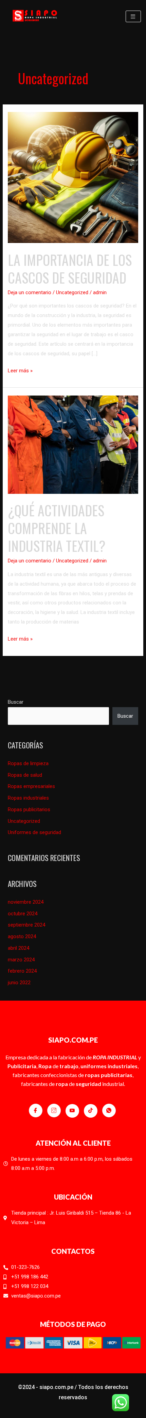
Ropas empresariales (31, 786)
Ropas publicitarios (29, 809)
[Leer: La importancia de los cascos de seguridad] (73, 177)
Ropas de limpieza (28, 763)
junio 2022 (19, 982)
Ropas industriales (28, 798)
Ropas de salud (25, 775)
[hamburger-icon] (133, 16)
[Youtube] (72, 1111)
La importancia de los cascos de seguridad (70, 268)
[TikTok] (90, 1111)
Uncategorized (72, 292)
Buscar (15, 702)
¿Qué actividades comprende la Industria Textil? (57, 528)
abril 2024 (18, 948)
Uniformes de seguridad (34, 832)
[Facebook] (35, 1110)
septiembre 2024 (26, 925)
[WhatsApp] (109, 1110)
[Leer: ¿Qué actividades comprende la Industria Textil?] (73, 444)
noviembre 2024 (25, 902)
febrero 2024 (22, 971)
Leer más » (20, 370)
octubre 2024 (22, 914)
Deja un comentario (29, 292)
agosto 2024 (22, 936)
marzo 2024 (21, 960)
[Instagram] (54, 1110)
